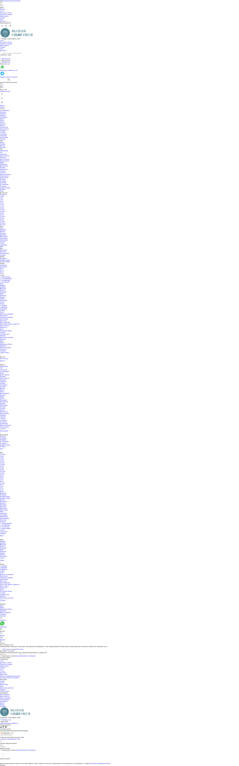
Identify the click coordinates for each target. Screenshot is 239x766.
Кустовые (3, 251)
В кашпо (3, 179)
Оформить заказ (5, 91)
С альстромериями (6, 278)
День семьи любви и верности (9, 324)
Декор (2, 342)
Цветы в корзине (5, 698)
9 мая (1, 312)
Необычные (4, 169)
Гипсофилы (3, 117)
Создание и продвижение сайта (10, 739)
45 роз (2, 219)
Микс (2, 246)
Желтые (2, 145)
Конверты (3, 346)
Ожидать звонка (5, 657)
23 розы (2, 211)
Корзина (2, 639)
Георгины (3, 114)
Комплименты (4, 161)
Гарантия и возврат (6, 14)
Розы (1, 191)
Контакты (3, 21)
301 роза (2, 225)
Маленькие (3, 164)
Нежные (2, 167)
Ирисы (2, 119)
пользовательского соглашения (25, 656)
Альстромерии (4, 110)
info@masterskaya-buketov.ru (9, 723)
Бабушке (2, 285)
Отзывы (2, 18)
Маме (2, 293)
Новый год (3, 327)
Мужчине (3, 295)
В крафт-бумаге (5, 262)
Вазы (1, 341)
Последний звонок (6, 330)
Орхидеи (3, 124)
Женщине (3, 288)
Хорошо (2, 765)
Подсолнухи (4, 127)
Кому (1, 283)
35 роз (2, 218)
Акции (2, 105)
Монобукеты (4, 166)
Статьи (2, 671)
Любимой (3, 292)
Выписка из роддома (6, 314)
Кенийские (3, 250)
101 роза (2, 223)
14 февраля (3, 307)
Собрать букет (4, 352)
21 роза (2, 209)
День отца (3, 320)
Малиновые (4, 236)
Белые (2, 142)
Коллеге (2, 290)
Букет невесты (4, 159)
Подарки (3, 339)
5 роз (1, 198)
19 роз (2, 208)
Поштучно (3, 194)
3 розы (2, 196)
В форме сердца (5, 188)
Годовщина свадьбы (6, 317)
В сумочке (3, 186)
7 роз (1, 199)
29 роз (2, 214)
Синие (2, 243)
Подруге (2, 297)
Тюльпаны (3, 135)
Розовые (2, 241)
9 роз (1, 201)
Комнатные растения (6, 337)
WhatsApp (3, 627)
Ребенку (2, 299)
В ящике (2, 189)
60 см (1, 272)
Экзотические (4, 176)
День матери (4, 319)
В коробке (3, 182)
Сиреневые (3, 245)
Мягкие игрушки (5, 347)
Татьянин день (4, 334)
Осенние (3, 171)
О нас (2, 11)
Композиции (4, 177)
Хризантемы (4, 137)
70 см (1, 273)
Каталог (2, 9)
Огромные (3, 265)
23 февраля (3, 309)
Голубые (2, 144)
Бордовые (3, 230)
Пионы (2, 125)
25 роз (2, 213)
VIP (1, 152)
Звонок (2, 635)
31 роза (2, 216)
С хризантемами (5, 277)
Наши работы (4, 16)
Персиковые (4, 240)
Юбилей (2, 336)
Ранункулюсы (4, 129)
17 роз (2, 206)
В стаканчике (4, 184)
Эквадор (2, 255)
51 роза (2, 221)
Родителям (3, 300)
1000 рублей (4, 151)
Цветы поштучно (5, 174)
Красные (3, 147)
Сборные (3, 172)
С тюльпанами (4, 282)
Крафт (2, 162)
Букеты (2, 107)
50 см (1, 270)
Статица (2, 132)
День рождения (5, 322)
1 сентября (3, 305)
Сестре (2, 302)
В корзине (3, 181)
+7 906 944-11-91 (5, 59)
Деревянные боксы (6, 344)
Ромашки (3, 130)
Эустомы (3, 139)
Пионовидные (4, 253)
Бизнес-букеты (4, 156)
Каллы (2, 120)
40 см (1, 268)
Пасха (2, 329)
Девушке (3, 287)
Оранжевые (3, 238)
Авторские (3, 154)
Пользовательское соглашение (9, 678)
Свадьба (2, 332)
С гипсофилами (5, 280)
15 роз (2, 204)
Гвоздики (3, 112)
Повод (2, 304)
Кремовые (3, 235)
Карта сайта (4, 674)
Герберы (2, 115)
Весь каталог (4, 358)
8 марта (2, 310)
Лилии (2, 122)
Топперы (3, 351)
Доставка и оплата (6, 13)
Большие (3, 157)
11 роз (2, 203)
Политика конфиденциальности (10, 676)
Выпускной (3, 315)
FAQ (1, 19)
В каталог (20, 649)
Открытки (3, 349)
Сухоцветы (3, 134)
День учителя (4, 325)
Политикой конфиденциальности (99, 763)
